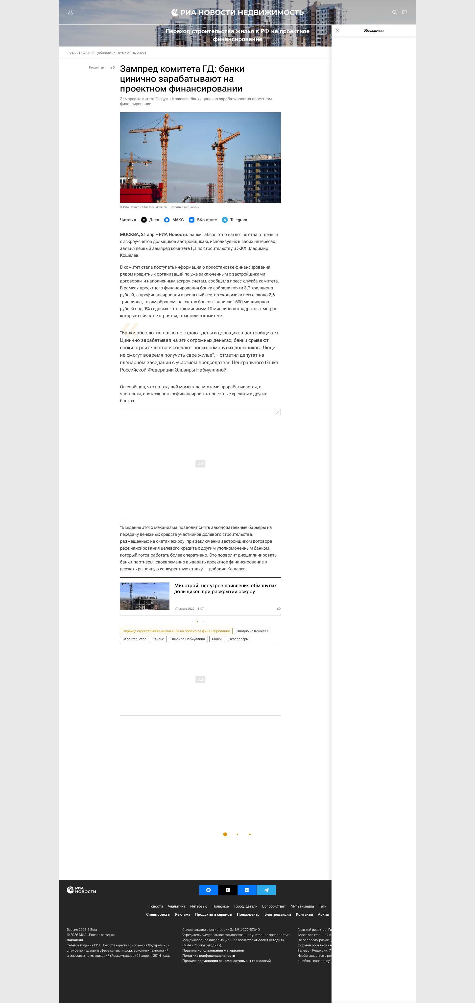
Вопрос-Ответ (274, 906)
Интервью (199, 906)
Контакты (304, 914)
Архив (323, 914)
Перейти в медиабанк (184, 207)
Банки (217, 639)
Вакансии (75, 940)
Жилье (158, 639)
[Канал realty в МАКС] (208, 890)
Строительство (134, 639)
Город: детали (245, 906)
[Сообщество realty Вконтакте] (247, 890)
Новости (156, 906)
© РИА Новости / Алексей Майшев (143, 207)
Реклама (182, 914)
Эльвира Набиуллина (188, 639)
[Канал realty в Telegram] (266, 890)
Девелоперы (239, 639)
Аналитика (176, 906)
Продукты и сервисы (213, 914)
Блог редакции (277, 914)
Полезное (221, 906)
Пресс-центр (248, 914)
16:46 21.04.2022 (80, 53)
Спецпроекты (158, 914)
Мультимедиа (302, 906)
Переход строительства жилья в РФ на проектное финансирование (176, 631)
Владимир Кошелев (252, 631)
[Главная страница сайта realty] (237, 12)
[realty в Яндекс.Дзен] (227, 890)
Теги (322, 906)
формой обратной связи (318, 945)
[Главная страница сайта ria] (200, 12)
